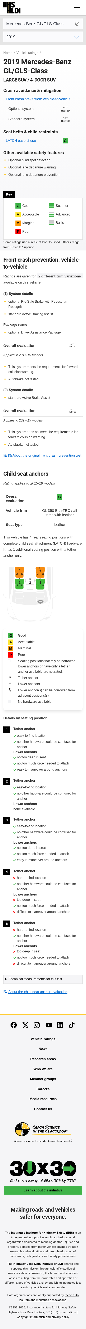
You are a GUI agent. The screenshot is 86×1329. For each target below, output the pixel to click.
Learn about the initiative (43, 1190)
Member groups (43, 1079)
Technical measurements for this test (35, 979)
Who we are (43, 1069)
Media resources (43, 1099)
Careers (43, 1089)
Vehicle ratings (27, 53)
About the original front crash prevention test (46, 455)
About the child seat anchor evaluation (37, 992)
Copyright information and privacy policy (43, 1316)
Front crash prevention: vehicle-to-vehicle (38, 99)
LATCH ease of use (21, 141)
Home (7, 53)
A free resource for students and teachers (41, 1141)
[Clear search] (77, 24)
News (43, 1049)
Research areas (43, 1059)
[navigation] (77, 7)
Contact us (43, 1109)
